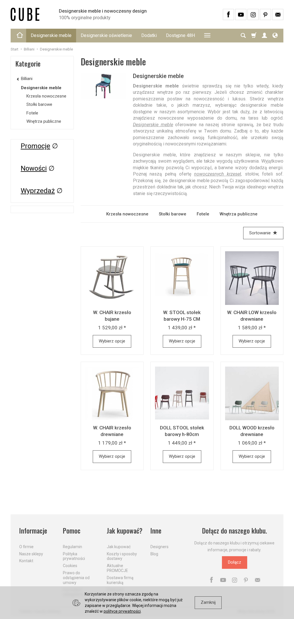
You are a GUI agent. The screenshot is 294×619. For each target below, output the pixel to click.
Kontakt (26, 560)
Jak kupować (119, 546)
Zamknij (208, 602)
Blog (154, 554)
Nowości (34, 168)
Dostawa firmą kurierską (120, 580)
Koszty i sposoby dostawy (122, 556)
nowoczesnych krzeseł (217, 174)
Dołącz (234, 562)
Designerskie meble (51, 35)
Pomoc (71, 530)
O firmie (26, 546)
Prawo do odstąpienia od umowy (76, 578)
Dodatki (149, 35)
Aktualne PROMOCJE (117, 568)
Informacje (33, 530)
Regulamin (72, 546)
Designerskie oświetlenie (106, 35)
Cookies (70, 565)
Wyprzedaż (38, 191)
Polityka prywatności (74, 556)
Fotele (203, 214)
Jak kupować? (124, 530)
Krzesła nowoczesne (127, 214)
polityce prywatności (122, 611)
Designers (159, 546)
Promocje (35, 146)
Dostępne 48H (180, 35)
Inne (155, 530)
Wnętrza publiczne (239, 214)
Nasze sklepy (31, 554)
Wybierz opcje (112, 341)
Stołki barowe (172, 214)
